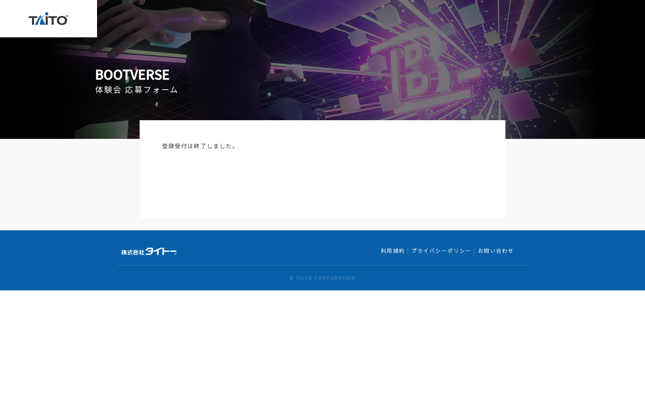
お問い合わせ (496, 250)
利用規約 (393, 250)
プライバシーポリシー (441, 250)
